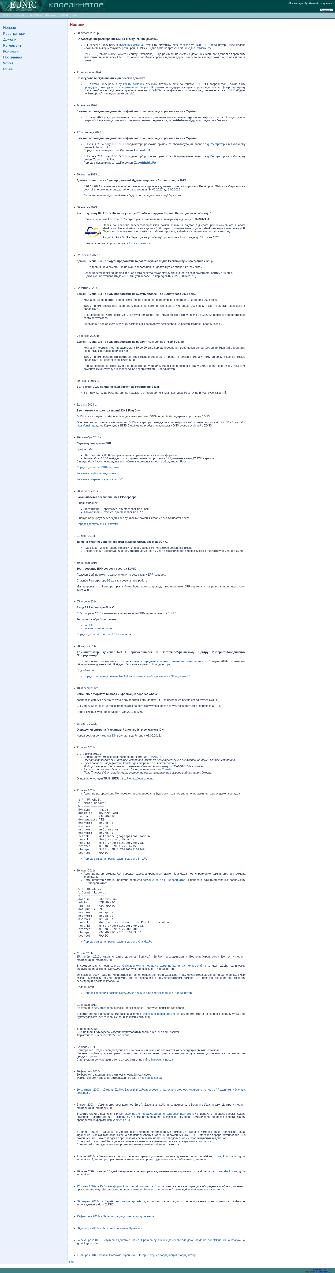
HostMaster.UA (325, 1272)
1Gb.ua (111, 580)
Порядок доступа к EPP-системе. (98, 467)
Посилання (12, 57)
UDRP (230, 90)
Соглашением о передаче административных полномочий (161, 661)
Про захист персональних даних (163, 1013)
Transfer (167, 769)
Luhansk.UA (142, 150)
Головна (6, 15)
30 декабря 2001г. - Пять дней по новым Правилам (109, 1228)
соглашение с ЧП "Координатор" (164, 879)
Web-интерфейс (132, 1201)
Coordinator (316, 1270)
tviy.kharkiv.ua (141, 243)
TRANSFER (155, 756)
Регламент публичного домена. (97, 473)
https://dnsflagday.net (90, 425)
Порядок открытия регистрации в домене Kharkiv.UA (118, 941)
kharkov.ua (230, 1156)
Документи (19, 15)
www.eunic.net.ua (200, 1141)
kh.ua (217, 1156)
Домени (9, 39)
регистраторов (103, 1007)
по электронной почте (98, 628)
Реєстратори (35, 15)
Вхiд (74, 15)
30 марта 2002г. (89, 1201)
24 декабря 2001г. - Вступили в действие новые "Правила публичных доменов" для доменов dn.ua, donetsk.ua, (150, 1240)
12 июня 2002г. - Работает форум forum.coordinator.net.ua (115, 1186)
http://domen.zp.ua (118, 1120)
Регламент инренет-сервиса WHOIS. (100, 479)
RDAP (8, 69)
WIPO (156, 90)
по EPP (88, 625)
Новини (9, 27)
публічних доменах (131, 44)
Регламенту (203, 48)
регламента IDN (106, 735)
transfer (127, 763)
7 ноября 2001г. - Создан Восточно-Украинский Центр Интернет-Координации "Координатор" (137, 1255)
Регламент (12, 45)
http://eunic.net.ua (142, 778)
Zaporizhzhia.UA (145, 162)
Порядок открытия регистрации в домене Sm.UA (115, 858)
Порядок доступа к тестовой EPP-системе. (104, 634)
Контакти (63, 15)
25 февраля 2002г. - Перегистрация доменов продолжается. (116, 1216)
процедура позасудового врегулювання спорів (116, 87)
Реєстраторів (218, 144)
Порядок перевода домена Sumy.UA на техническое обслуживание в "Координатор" (138, 992)
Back (71, 1261)
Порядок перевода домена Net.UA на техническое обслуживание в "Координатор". (137, 676)
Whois (8, 63)
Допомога (50, 15)
